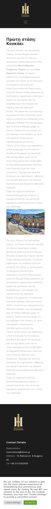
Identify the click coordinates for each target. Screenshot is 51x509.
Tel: (17, 463)
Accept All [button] (30, 503)
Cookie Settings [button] (12, 503)
